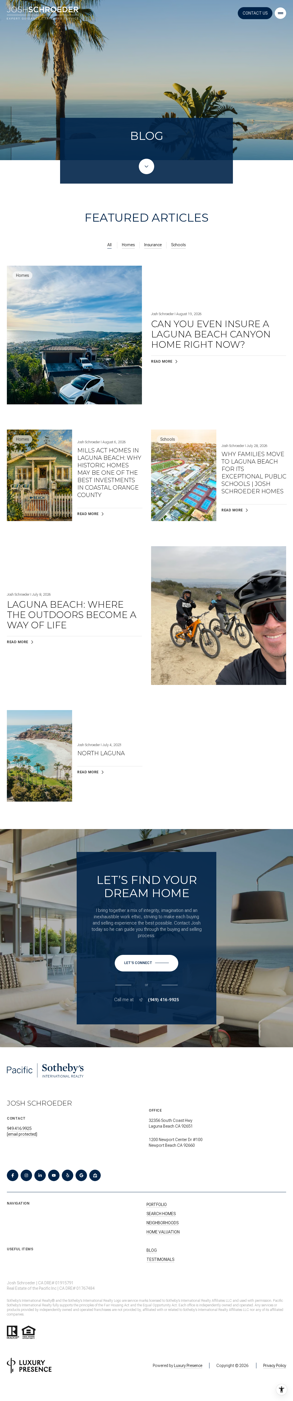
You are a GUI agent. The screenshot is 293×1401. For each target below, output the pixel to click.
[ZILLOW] (95, 1175)
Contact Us (255, 13)
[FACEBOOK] (12, 1175)
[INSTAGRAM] (26, 1175)
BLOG (151, 1250)
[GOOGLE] (81, 1175)
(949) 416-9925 (163, 1000)
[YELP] (67, 1175)
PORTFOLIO (156, 1204)
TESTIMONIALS (160, 1259)
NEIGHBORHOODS (162, 1223)
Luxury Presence (188, 1365)
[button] (146, 963)
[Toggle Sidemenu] (280, 13)
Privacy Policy (274, 1365)
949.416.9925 (19, 1128)
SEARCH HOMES (161, 1213)
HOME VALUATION (163, 1232)
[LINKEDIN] (40, 1175)
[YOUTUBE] (54, 1175)
